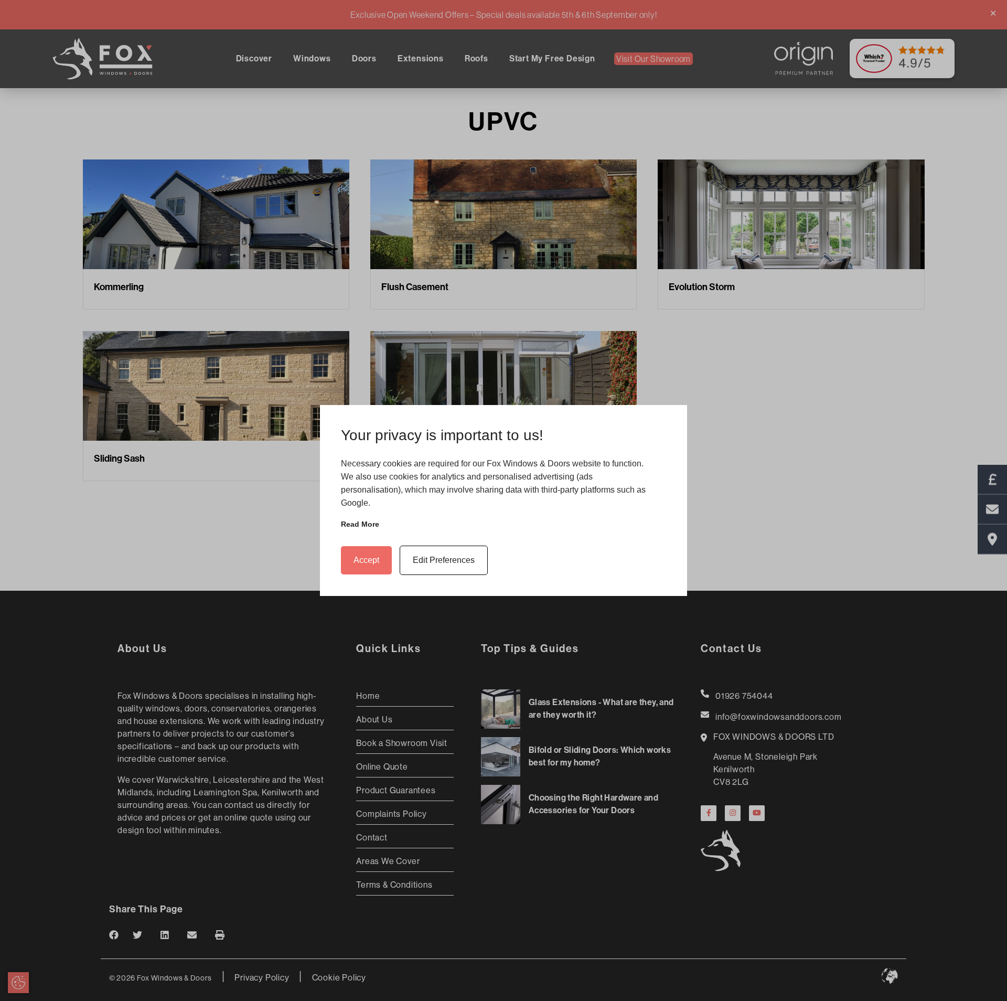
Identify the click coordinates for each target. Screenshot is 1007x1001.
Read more (360, 524)
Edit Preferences (444, 560)
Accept (366, 560)
